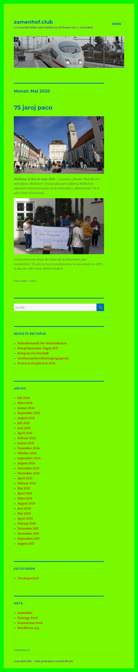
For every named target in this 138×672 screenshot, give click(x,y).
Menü (116, 24)
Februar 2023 (26, 483)
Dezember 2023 (28, 468)
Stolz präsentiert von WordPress (54, 661)
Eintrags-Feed (27, 618)
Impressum (22, 650)
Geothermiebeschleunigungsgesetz (43, 358)
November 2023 (28, 473)
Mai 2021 (23, 488)
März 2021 (24, 498)
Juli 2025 (23, 423)
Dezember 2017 (28, 528)
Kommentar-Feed (29, 623)
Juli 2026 (23, 398)
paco (33, 280)
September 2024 (29, 458)
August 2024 (26, 463)
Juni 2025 (24, 428)
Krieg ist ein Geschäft (33, 353)
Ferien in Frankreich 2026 (36, 363)
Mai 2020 (24, 513)
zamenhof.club (33, 22)
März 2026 (25, 403)
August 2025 (26, 418)
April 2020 (25, 518)
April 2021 (24, 493)
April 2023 (24, 478)
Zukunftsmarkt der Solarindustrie (42, 343)
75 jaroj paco (33, 107)
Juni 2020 (24, 508)
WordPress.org (28, 628)
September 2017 (28, 538)
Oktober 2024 (27, 453)
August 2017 (25, 543)
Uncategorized (28, 578)
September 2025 (28, 413)
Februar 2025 (26, 438)
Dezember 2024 (28, 448)
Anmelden (24, 613)
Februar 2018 (26, 523)
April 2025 (24, 433)
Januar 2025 (25, 443)
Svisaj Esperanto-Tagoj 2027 (37, 348)
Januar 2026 (26, 408)
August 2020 (26, 503)
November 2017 (28, 533)
